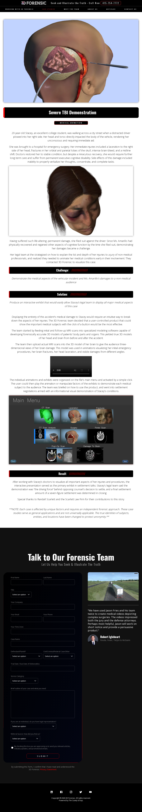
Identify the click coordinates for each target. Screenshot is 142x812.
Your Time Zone (17, 627)
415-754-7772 (110, 3)
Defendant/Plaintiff (18, 651)
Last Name (47, 577)
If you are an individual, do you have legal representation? (33, 721)
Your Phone (48, 614)
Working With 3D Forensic (19, 9)
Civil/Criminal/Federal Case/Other (56, 651)
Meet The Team (71, 9)
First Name (15, 577)
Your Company (17, 602)
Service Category (17, 676)
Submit (43, 756)
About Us (93, 9)
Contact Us (130, 9)
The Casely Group (76, 800)
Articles (111, 9)
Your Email (15, 614)
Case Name (15, 639)
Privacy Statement (48, 769)
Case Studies (48, 9)
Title (12, 590)
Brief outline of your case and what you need (28, 688)
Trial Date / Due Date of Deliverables (25, 664)
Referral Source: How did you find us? (25, 734)
